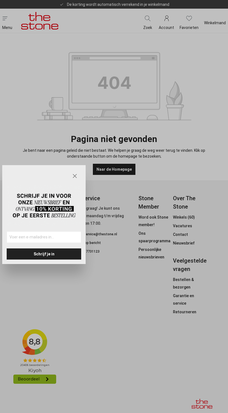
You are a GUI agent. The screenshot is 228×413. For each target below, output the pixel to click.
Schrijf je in (44, 254)
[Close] (74, 176)
